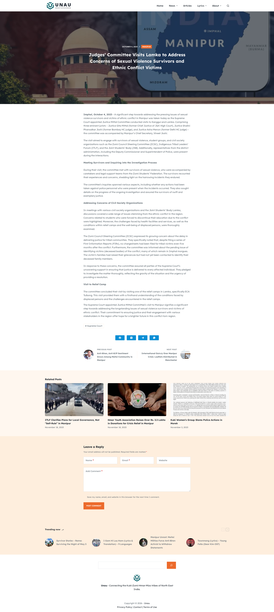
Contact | (138, 607)
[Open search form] (228, 6)
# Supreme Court (93, 326)
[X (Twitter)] (131, 337)
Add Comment (94, 471)
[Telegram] (142, 337)
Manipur (146, 47)
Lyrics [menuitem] (200, 5)
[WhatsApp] (154, 337)
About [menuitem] (215, 5)
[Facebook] (120, 337)
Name (90, 460)
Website (163, 460)
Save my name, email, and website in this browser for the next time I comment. (123, 497)
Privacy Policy (124, 607)
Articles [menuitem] (187, 5)
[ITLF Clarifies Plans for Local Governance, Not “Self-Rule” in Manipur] (74, 399)
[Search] (171, 565)
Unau (147, 603)
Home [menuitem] (160, 5)
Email (126, 460)
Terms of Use (150, 607)
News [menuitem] (172, 5)
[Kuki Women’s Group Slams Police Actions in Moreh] (200, 399)
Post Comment (93, 506)
